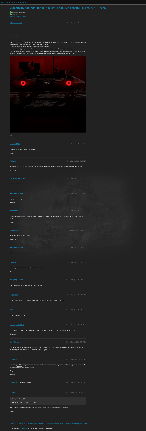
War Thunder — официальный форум (14, 2)
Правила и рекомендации (35, 423)
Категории (21, 423)
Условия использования (54, 423)
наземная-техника (21, 16)
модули (12, 16)
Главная (12, 423)
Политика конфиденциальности (76, 423)
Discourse (23, 428)
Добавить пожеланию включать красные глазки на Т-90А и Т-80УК (58, 8)
